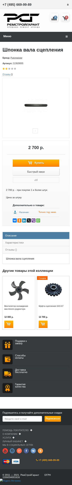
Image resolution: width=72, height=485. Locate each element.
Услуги (7, 438)
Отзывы (6, 74)
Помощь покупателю (16, 430)
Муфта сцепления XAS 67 (51, 306)
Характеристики (14, 242)
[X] (29, 220)
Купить (39, 162)
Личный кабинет (13, 441)
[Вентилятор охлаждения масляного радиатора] (19, 289)
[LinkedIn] (24, 220)
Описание (11, 235)
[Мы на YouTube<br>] (5, 450)
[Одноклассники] (19, 220)
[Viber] (33, 220)
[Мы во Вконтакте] (33, 450)
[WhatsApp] (38, 220)
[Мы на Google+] (19, 450)
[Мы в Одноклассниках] (40, 450)
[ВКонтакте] (15, 220)
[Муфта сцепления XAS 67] (53, 289)
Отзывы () (11, 249)
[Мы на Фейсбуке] (26, 450)
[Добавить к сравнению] (36, 180)
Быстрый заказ (36, 171)
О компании (10, 434)
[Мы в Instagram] (12, 450)
